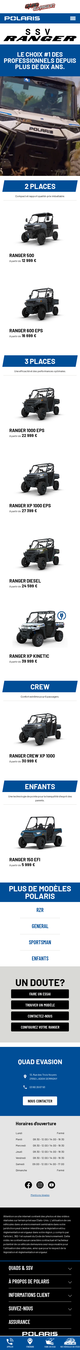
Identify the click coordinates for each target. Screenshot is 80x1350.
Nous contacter (40, 1100)
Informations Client (29, 1295)
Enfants (40, 958)
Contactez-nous (40, 1015)
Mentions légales (40, 1194)
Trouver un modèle (40, 1004)
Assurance (19, 1322)
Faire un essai (40, 993)
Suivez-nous (21, 1308)
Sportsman (40, 942)
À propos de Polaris (29, 1281)
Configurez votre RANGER (40, 1027)
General (40, 926)
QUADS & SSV (21, 1268)
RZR (40, 910)
